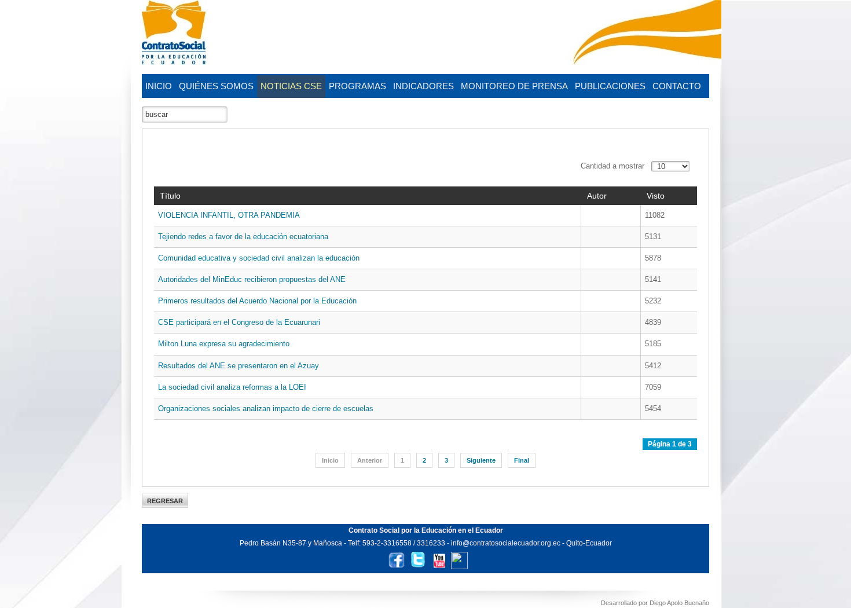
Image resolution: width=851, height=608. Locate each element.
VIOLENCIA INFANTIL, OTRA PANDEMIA (229, 215)
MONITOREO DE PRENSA (514, 86)
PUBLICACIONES (610, 86)
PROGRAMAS (357, 86)
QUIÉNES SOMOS (216, 86)
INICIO (158, 86)
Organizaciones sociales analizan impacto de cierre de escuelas (265, 408)
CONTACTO (676, 86)
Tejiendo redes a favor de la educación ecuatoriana (243, 236)
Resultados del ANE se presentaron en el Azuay (238, 365)
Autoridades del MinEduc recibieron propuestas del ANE (252, 279)
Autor (597, 195)
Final (521, 460)
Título (170, 195)
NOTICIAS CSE (291, 86)
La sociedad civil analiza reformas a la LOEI (232, 387)
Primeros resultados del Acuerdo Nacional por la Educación (257, 300)
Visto (656, 195)
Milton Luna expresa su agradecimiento (223, 343)
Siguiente (481, 460)
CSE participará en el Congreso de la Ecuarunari (239, 322)
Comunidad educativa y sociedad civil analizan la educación (259, 258)
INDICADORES (423, 86)
